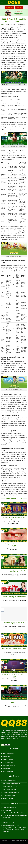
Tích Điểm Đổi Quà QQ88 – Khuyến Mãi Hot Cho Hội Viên (14, 597)
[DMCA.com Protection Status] (5, 744)
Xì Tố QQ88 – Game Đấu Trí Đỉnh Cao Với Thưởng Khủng (14, 675)
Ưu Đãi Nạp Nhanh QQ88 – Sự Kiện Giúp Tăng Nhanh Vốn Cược (14, 570)
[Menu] (2, 2)
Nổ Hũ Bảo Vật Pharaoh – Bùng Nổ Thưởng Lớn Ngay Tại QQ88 (14, 518)
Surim (9, 810)
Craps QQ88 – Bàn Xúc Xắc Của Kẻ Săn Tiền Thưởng (14, 623)
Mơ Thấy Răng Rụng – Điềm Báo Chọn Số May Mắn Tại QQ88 (14, 544)
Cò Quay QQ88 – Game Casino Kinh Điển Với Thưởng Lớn (14, 701)
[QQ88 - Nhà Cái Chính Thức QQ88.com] (14, 2)
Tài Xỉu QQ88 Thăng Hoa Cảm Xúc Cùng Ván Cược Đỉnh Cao (14, 649)
